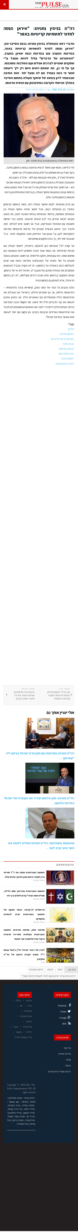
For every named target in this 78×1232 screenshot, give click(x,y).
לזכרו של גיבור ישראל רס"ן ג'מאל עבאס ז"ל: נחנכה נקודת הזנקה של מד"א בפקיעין (24, 954)
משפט (19, 1032)
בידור (29, 1006)
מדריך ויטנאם (29, 1113)
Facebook (62, 1005)
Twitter (63, 1011)
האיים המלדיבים (15, 1098)
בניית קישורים (14, 1105)
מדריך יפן (31, 1116)
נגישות (68, 1065)
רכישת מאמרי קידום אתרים (59, 1071)
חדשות (50, 969)
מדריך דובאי (29, 1109)
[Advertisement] (39, 525)
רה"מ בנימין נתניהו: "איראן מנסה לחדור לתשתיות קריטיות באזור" (39, 31)
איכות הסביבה (26, 1016)
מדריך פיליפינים (14, 1113)
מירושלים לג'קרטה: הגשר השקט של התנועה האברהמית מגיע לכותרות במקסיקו (24, 914)
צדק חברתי (27, 1027)
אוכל (16, 1027)
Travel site (14, 1102)
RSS (64, 1024)
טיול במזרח (30, 1120)
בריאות (29, 1021)
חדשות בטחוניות (36, 969)
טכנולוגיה (28, 1011)
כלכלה (18, 1000)
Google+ (62, 1018)
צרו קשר (67, 1048)
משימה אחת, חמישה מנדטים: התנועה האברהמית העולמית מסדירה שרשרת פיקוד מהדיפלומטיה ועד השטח (24, 934)
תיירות (29, 1032)
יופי (21, 1006)
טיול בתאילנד (22, 1124)
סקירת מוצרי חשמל (16, 1116)
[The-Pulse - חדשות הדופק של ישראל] (51, 4)
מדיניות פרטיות (64, 1054)
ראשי (60, 969)
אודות (68, 1060)
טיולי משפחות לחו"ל (23, 1037)
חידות (32, 1098)
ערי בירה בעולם (15, 1109)
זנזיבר (26, 1098)
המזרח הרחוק (18, 1120)
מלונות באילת (28, 1105)
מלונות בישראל (28, 1102)
